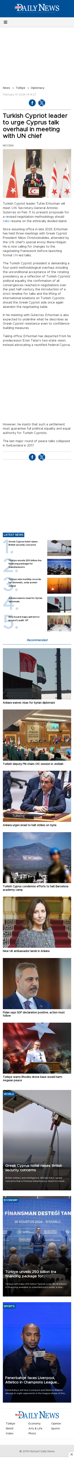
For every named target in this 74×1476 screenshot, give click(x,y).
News (6, 88)
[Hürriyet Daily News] (37, 8)
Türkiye (20, 88)
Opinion (56, 1423)
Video (9, 1433)
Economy (34, 1423)
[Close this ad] (71, 1454)
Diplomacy (37, 88)
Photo (32, 1433)
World (9, 1428)
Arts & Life (35, 1428)
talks (6, 221)
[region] (37, 1467)
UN (15, 255)
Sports (55, 1428)
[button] (5, 22)
